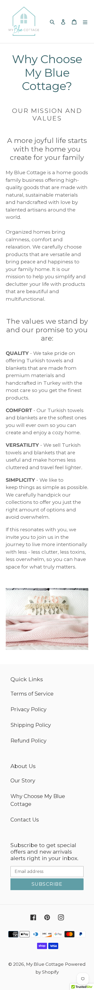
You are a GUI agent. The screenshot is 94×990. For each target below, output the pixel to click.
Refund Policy (28, 741)
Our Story (22, 780)
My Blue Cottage (45, 964)
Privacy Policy (28, 709)
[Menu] (85, 21)
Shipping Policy (30, 725)
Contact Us (24, 820)
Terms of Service (32, 694)
